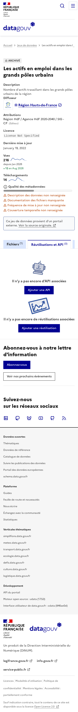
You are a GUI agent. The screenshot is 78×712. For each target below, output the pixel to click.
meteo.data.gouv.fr (14, 543)
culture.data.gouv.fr (15, 569)
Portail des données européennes (23, 470)
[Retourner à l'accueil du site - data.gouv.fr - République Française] (45, 629)
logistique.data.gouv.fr (16, 576)
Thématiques (11, 443)
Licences (8, 681)
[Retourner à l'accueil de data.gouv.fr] (19, 27)
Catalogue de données (16, 457)
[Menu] (73, 6)
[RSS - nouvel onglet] (64, 418)
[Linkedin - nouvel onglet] (6, 418)
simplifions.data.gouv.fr (17, 536)
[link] (39, 290)
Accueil (7, 45)
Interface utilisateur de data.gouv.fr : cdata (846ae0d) (35, 606)
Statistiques (10, 519)
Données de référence (16, 450)
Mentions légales (33, 688)
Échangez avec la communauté (21, 513)
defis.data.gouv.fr (13, 563)
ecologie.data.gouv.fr (16, 556)
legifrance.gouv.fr (15, 661)
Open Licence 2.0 (44, 706)
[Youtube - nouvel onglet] (41, 418)
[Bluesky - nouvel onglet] (29, 418)
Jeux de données (27, 45)
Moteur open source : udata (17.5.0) (24, 599)
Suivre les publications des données (24, 463)
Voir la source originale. (35, 225)
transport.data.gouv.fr (16, 549)
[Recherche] (62, 6)
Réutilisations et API (49, 244)
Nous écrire (10, 506)
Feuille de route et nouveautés (21, 500)
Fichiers (15, 244)
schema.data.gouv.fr (15, 476)
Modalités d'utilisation (28, 681)
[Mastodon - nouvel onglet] (17, 418)
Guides (7, 493)
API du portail (11, 592)
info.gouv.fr (45, 661)
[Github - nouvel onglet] (52, 418)
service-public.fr (14, 669)
